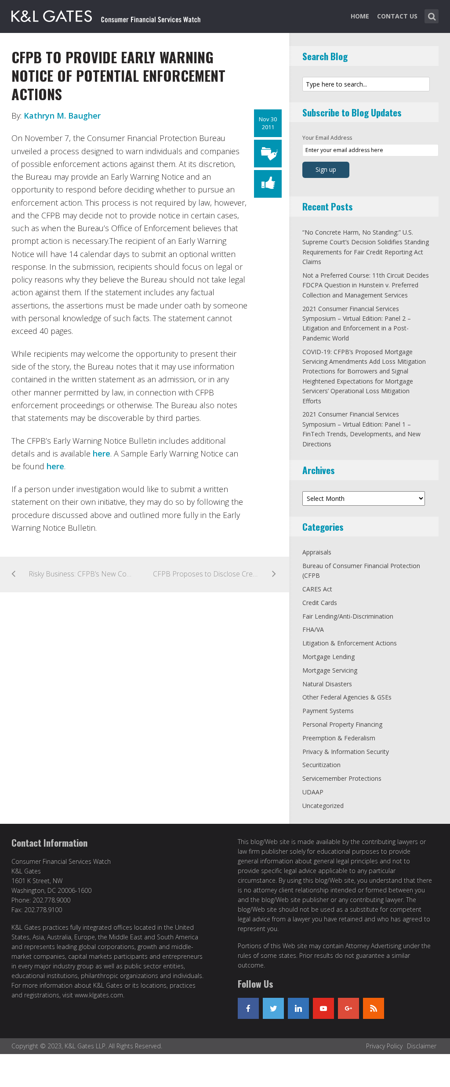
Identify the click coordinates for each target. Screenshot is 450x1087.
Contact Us (397, 16)
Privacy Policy (384, 1046)
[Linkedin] (298, 1008)
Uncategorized (323, 805)
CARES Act (317, 589)
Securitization (321, 765)
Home (360, 16)
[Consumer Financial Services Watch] (105, 14)
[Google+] (348, 1008)
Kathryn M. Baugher (62, 115)
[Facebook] (248, 1008)
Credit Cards (319, 602)
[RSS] (373, 1008)
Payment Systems (328, 711)
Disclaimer (421, 1046)
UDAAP (312, 792)
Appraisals (316, 552)
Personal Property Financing (342, 724)
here (101, 453)
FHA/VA (313, 629)
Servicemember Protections (341, 778)
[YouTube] (323, 1008)
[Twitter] (273, 1008)
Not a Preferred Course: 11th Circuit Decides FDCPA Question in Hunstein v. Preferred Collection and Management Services (365, 285)
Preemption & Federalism (338, 738)
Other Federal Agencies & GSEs (347, 697)
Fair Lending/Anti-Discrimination (347, 616)
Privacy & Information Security (345, 751)
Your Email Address (327, 137)
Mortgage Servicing (329, 670)
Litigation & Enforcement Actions (349, 643)
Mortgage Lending (328, 656)
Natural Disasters (327, 684)
